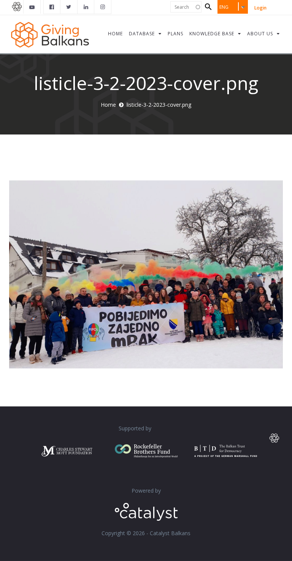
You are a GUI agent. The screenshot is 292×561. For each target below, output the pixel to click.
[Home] (50, 34)
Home (108, 104)
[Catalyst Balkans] (52, 7)
